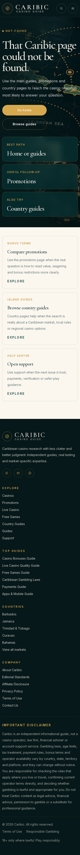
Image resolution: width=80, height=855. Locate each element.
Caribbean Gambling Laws (21, 580)
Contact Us (10, 705)
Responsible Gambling (42, 831)
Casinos (8, 495)
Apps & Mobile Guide (17, 594)
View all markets (14, 649)
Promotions (10, 503)
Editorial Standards (16, 677)
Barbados (9, 614)
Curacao (8, 635)
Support (8, 538)
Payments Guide (14, 587)
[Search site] (61, 8)
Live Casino (10, 510)
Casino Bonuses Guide (18, 558)
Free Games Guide (16, 572)
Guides (7, 531)
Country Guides (13, 524)
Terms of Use (12, 698)
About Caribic (12, 670)
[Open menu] (73, 8)
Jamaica (8, 621)
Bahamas (8, 642)
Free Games (11, 517)
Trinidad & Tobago (16, 628)
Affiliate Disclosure (15, 684)
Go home (24, 110)
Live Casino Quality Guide (21, 565)
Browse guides (24, 124)
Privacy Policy (12, 691)
